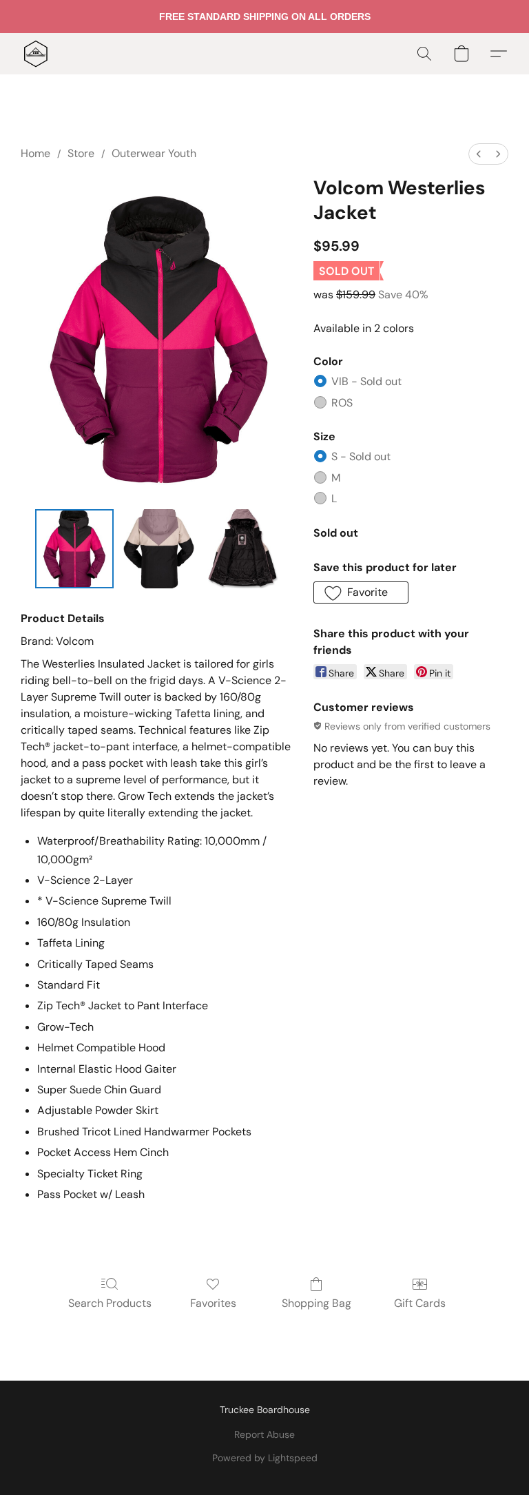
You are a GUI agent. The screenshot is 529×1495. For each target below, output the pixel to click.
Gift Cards (420, 1303)
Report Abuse (264, 1434)
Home (35, 153)
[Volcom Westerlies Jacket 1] (158, 548)
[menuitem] (478, 154)
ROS (342, 402)
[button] (36, 54)
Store (81, 153)
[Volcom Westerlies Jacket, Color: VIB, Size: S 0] (74, 548)
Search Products (110, 1303)
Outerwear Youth (154, 153)
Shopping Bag (316, 1303)
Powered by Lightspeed (265, 1458)
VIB (366, 381)
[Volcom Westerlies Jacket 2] (243, 548)
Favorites (213, 1303)
